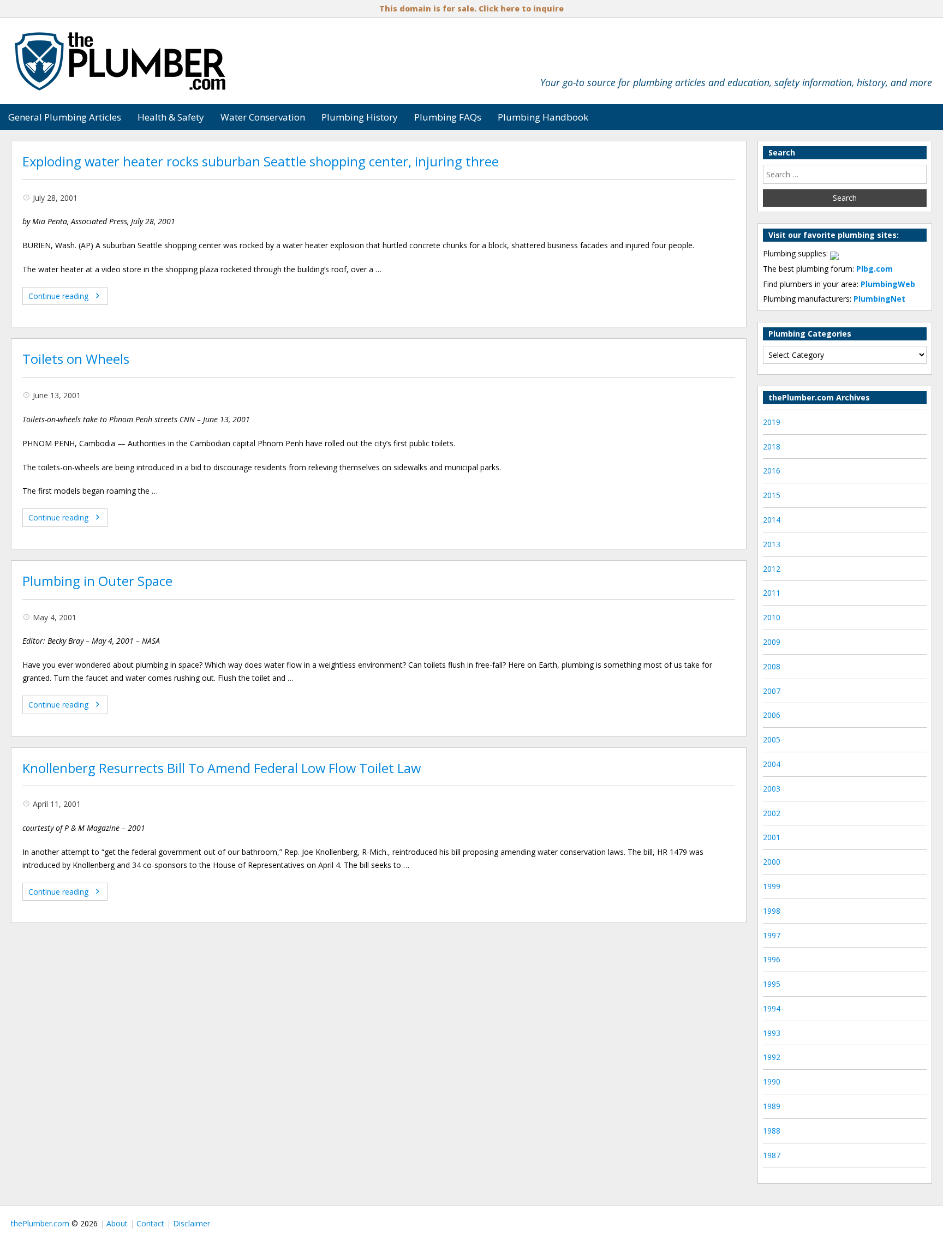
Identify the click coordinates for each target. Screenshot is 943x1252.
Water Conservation (262, 117)
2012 (771, 569)
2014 (771, 519)
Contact (150, 1223)
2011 (771, 593)
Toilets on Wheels (75, 359)
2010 (771, 617)
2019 (771, 422)
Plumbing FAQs (447, 117)
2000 (771, 861)
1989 (771, 1106)
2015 (771, 495)
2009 (771, 642)
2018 (771, 446)
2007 (771, 691)
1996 (771, 959)
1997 (771, 935)
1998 (771, 911)
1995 (771, 984)
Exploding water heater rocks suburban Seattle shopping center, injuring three (260, 161)
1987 (771, 1155)
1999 (771, 886)
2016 (771, 470)
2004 (771, 764)
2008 (771, 666)
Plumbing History (359, 117)
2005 (771, 739)
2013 (771, 544)
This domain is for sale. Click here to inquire (471, 8)
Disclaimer (191, 1223)
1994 (771, 1008)
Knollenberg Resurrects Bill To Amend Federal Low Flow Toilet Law (221, 768)
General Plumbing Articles (64, 117)
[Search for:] (845, 174)
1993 (771, 1033)
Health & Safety (171, 117)
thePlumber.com (40, 1223)
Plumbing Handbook (543, 117)
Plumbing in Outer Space (97, 581)
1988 (771, 1130)
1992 (771, 1057)
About (117, 1223)
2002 (771, 813)
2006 (771, 715)
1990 (771, 1081)
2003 (771, 788)
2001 (771, 837)
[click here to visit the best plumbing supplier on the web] (834, 253)
